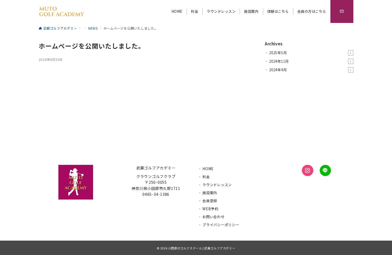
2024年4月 (310, 69)
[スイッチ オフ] (341, 11)
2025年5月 (310, 52)
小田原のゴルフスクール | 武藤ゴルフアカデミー (201, 248)
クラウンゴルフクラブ (156, 176)
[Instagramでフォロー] (307, 170)
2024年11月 (310, 61)
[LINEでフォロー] (325, 170)
